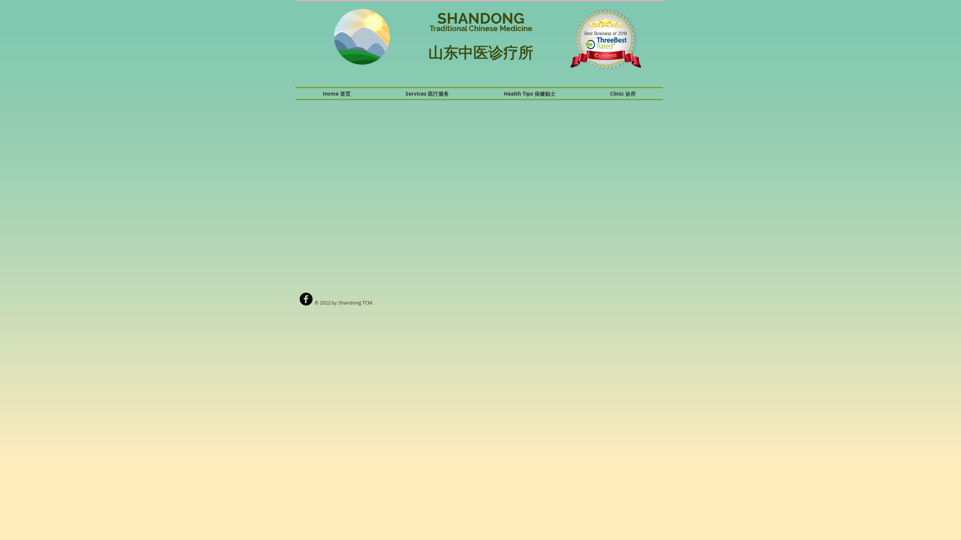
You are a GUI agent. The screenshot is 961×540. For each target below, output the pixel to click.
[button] (601, 39)
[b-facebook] (306, 299)
